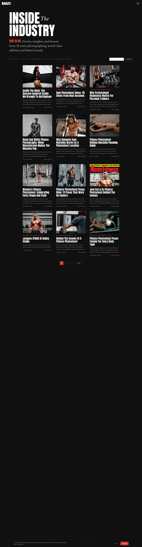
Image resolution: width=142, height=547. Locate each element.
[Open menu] (138, 3)
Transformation (57, 59)
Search (128, 59)
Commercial (69, 59)
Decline (116, 543)
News (48, 59)
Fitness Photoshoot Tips (35, 59)
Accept (124, 543)
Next (79, 263)
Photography (14, 59)
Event (23, 59)
